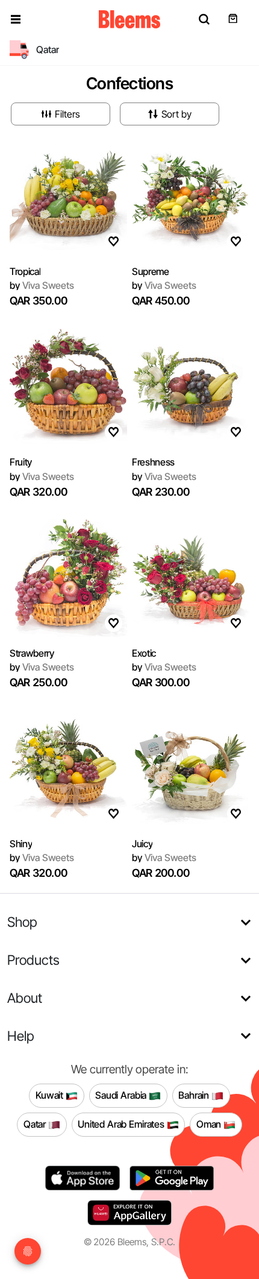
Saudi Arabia (122, 1095)
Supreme (150, 271)
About (24, 998)
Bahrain (194, 1095)
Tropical (25, 271)
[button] (16, 19)
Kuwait (51, 1095)
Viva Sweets (42, 285)
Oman (209, 1124)
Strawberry (32, 653)
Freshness (153, 462)
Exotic (144, 653)
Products (33, 960)
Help (20, 1036)
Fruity (21, 462)
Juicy (142, 844)
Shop (22, 922)
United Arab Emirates (122, 1124)
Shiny (21, 844)
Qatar (35, 1124)
